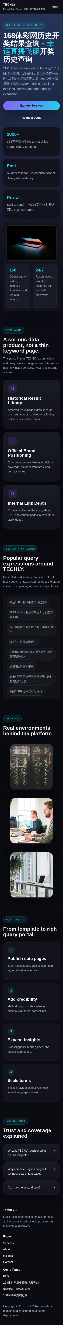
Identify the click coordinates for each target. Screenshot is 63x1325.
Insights (8, 1255)
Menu (55, 7)
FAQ (6, 1276)
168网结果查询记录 (15, 1295)
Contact (8, 1262)
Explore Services (31, 105)
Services (8, 1243)
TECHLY (24, 6)
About (6, 1249)
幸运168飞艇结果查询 (16, 1288)
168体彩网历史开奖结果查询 (21, 1282)
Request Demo (31, 117)
